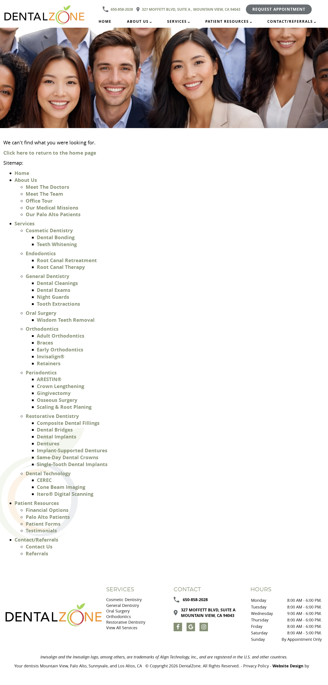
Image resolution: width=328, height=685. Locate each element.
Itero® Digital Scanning (65, 493)
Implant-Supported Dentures (72, 450)
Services (177, 21)
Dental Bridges (55, 429)
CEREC (44, 480)
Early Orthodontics (60, 349)
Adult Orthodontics (60, 335)
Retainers (48, 363)
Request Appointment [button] (278, 9)
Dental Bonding (56, 237)
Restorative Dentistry (52, 416)
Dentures (48, 443)
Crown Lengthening (60, 386)
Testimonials (41, 530)
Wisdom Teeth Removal (66, 319)
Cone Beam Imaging (61, 487)
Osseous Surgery (57, 399)
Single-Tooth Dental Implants (72, 464)
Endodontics (41, 253)
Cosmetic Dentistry (49, 230)
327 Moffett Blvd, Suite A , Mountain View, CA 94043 (191, 9)
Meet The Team (44, 193)
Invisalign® (50, 356)
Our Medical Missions (52, 207)
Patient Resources (227, 21)
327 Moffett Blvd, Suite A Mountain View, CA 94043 (208, 612)
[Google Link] (191, 627)
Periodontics (41, 372)
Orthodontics (42, 328)
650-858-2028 (122, 9)
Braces (45, 342)
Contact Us (39, 546)
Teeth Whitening (57, 244)
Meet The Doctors (47, 186)
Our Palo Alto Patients (53, 214)
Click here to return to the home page (49, 152)
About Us (138, 21)
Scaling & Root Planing (64, 406)
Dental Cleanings (57, 283)
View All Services (121, 627)
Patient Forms (43, 523)
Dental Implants (56, 436)
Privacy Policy (256, 665)
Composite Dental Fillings (68, 422)
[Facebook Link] (178, 627)
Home (105, 21)
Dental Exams (53, 289)
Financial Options (47, 509)
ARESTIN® (49, 379)
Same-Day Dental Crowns (67, 457)
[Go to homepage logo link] (54, 615)
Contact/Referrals (290, 21)
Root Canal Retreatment (67, 260)
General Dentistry (47, 276)
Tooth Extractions (58, 303)
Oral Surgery (41, 312)
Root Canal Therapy (61, 267)
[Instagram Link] (203, 627)
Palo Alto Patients (48, 516)
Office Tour (39, 200)
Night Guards (53, 296)
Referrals (37, 553)
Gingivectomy (54, 393)
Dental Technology (48, 473)
